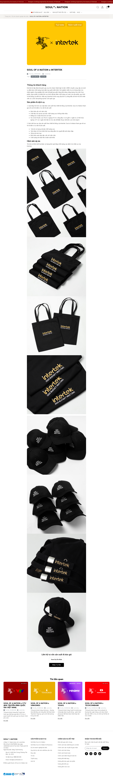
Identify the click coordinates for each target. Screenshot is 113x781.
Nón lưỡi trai (35, 76)
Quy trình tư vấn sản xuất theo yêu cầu (41, 750)
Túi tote (43, 76)
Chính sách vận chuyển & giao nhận (68, 747)
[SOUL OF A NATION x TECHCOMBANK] (97, 691)
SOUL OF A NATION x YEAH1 (67, 704)
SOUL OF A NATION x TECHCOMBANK (94, 704)
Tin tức (33, 756)
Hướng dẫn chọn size (64, 767)
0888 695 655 (17, 757)
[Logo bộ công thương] (13, 774)
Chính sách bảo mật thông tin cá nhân (68, 745)
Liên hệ (33, 761)
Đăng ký (105, 748)
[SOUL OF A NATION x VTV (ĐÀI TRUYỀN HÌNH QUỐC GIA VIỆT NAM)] (16, 691)
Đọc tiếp (6, 720)
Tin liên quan (56, 679)
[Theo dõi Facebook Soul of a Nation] (86, 754)
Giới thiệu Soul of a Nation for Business (41, 745)
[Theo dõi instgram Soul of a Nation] (90, 754)
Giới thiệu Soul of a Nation (38, 742)
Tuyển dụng (34, 758)
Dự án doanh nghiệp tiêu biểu (39, 747)
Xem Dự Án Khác (56, 659)
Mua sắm (33, 753)
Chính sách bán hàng (64, 750)
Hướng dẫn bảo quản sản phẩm (66, 761)
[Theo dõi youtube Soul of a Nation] (95, 754)
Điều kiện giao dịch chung (65, 742)
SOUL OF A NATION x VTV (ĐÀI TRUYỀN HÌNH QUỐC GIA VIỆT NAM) (15, 705)
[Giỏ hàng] (107, 7)
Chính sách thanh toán (64, 753)
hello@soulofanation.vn (16, 760)
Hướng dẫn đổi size (63, 764)
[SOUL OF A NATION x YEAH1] (70, 691)
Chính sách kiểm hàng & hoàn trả (67, 756)
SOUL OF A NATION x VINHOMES (40, 704)
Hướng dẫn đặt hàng (63, 758)
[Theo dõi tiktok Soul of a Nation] (99, 754)
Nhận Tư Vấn (56, 665)
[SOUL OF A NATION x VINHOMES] (43, 691)
